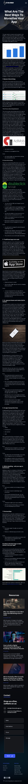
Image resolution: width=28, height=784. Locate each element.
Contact (4, 769)
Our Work (5, 765)
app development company (12, 66)
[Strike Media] (15, 2)
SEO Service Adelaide (18, 774)
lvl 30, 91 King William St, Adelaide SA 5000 (13, 781)
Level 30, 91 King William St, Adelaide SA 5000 (14, 711)
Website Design (17, 765)
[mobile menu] (26, 3)
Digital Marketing (17, 771)
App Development (17, 767)
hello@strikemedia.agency (14, 708)
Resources (5, 767)
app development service (13, 584)
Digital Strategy (17, 769)
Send (8, 756)
